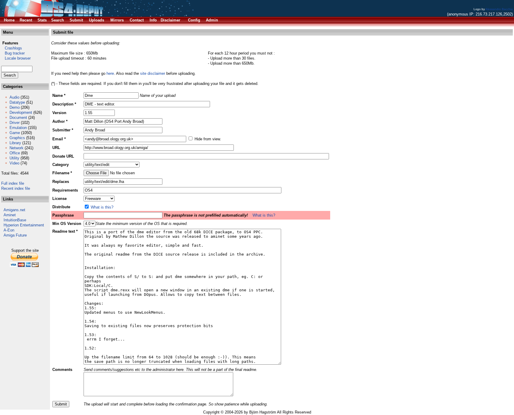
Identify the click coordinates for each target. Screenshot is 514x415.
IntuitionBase (15, 220)
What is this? (102, 207)
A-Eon (9, 230)
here (110, 73)
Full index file (12, 183)
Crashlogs (11, 48)
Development (21, 112)
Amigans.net (14, 210)
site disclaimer (152, 73)
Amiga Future (15, 235)
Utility (14, 158)
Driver (15, 122)
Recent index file (15, 188)
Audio (14, 97)
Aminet (10, 215)
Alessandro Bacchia (499, 9)
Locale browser (16, 58)
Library (15, 143)
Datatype (17, 102)
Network (16, 148)
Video (14, 163)
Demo (15, 107)
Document (18, 117)
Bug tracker (13, 53)
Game (15, 132)
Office (15, 153)
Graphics (17, 138)
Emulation (18, 127)
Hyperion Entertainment (24, 225)
